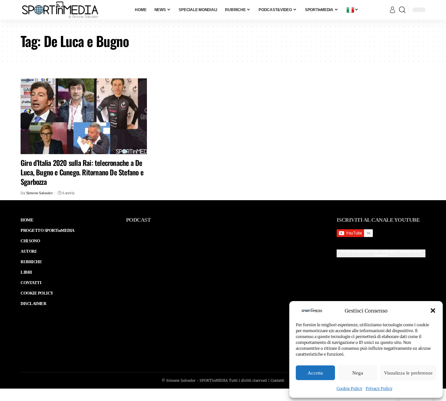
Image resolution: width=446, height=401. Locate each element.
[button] (433, 310)
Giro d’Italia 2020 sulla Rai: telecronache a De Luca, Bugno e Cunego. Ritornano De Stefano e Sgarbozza (82, 171)
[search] (402, 9)
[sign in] (392, 10)
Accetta (315, 373)
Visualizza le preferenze (408, 373)
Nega (357, 373)
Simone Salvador (39, 193)
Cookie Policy (349, 388)
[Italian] (352, 10)
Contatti (277, 380)
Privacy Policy (379, 388)
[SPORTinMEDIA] (60, 10)
